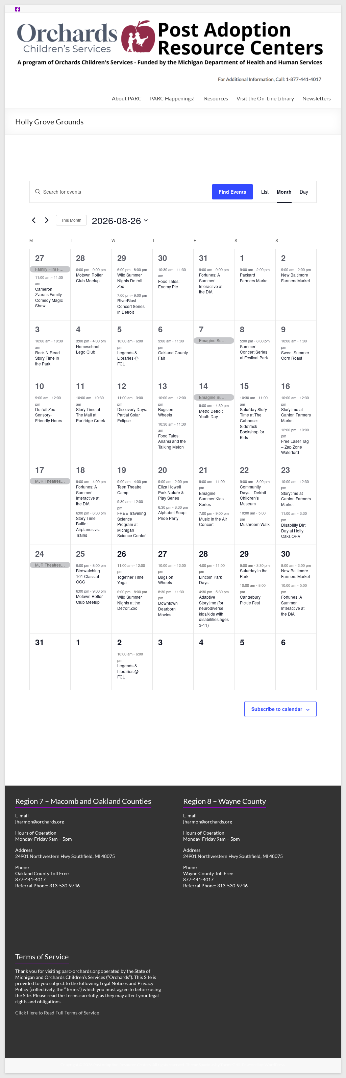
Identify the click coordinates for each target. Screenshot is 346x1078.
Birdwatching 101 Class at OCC (88, 576)
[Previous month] (33, 220)
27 (39, 257)
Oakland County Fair (173, 355)
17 (39, 469)
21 (203, 469)
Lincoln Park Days (210, 579)
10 (39, 385)
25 (80, 553)
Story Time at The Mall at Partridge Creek (90, 414)
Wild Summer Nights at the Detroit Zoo (129, 602)
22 (244, 469)
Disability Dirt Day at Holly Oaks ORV (293, 530)
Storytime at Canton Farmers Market (296, 414)
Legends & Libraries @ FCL (128, 358)
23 (285, 469)
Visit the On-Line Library (265, 98)
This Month (71, 220)
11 (80, 385)
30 (162, 257)
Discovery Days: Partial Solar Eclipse (132, 414)
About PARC (127, 98)
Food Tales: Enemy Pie (168, 284)
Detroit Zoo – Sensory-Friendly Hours (48, 414)
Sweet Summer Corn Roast (295, 355)
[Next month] (47, 220)
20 (162, 469)
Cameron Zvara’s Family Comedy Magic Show (49, 297)
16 (285, 385)
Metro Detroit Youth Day (211, 414)
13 (162, 385)
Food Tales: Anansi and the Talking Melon (172, 441)
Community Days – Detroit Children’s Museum (253, 495)
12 (121, 385)
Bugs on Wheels (165, 412)
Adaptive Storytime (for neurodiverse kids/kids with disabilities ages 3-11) (214, 611)
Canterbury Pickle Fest (250, 599)
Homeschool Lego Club (87, 349)
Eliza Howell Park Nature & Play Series (171, 492)
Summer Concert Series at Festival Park (254, 351)
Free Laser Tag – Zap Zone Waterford (295, 446)
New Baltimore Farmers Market (295, 277)
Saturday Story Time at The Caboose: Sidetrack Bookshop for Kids (253, 423)
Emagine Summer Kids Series (211, 498)
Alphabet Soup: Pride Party (172, 515)
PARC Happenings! (173, 98)
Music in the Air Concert (213, 521)
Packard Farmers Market (254, 277)
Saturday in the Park (254, 573)
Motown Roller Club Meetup (89, 277)
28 (80, 257)
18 (80, 469)
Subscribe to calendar (276, 708)
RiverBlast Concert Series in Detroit (131, 305)
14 (203, 385)
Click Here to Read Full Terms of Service (57, 1012)
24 (39, 553)
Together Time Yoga (130, 579)
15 (244, 385)
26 (121, 553)
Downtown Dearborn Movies (168, 608)
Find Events (232, 191)
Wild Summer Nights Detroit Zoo (129, 280)
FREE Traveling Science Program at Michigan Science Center (131, 524)
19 (121, 469)
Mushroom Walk (255, 524)
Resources (216, 98)
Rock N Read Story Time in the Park (47, 358)
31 (203, 257)
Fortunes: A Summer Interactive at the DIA (210, 283)
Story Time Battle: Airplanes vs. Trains (88, 526)
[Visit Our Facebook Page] (17, 9)
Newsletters (316, 98)
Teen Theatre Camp (129, 489)
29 (121, 257)
